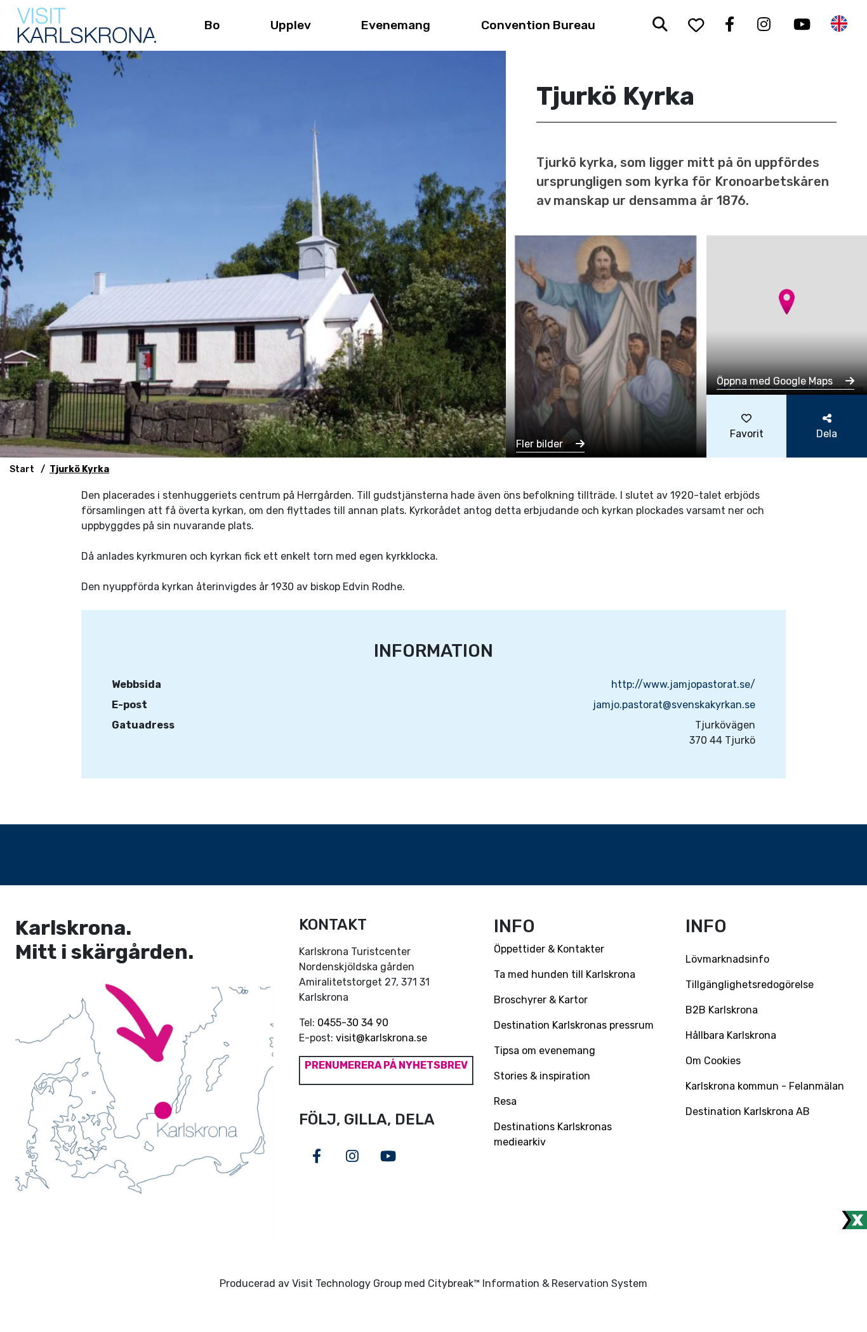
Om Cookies (713, 1061)
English (839, 23)
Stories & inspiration (542, 1076)
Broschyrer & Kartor (541, 1000)
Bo (212, 25)
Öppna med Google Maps (776, 381)
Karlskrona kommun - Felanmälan (764, 1086)
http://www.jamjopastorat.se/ (683, 684)
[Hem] (87, 25)
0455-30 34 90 (352, 1023)
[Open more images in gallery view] (606, 346)
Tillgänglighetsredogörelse (749, 985)
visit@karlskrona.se (381, 1038)
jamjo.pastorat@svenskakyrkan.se (674, 705)
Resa (505, 1101)
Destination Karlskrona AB (747, 1111)
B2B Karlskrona (721, 1010)
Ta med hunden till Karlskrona (564, 974)
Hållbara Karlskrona (730, 1035)
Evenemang (395, 25)
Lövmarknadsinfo (727, 959)
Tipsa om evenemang (544, 1051)
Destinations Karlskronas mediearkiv (553, 1134)
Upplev (290, 25)
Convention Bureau (538, 25)
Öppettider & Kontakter (549, 949)
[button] (787, 302)
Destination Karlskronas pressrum (574, 1025)
